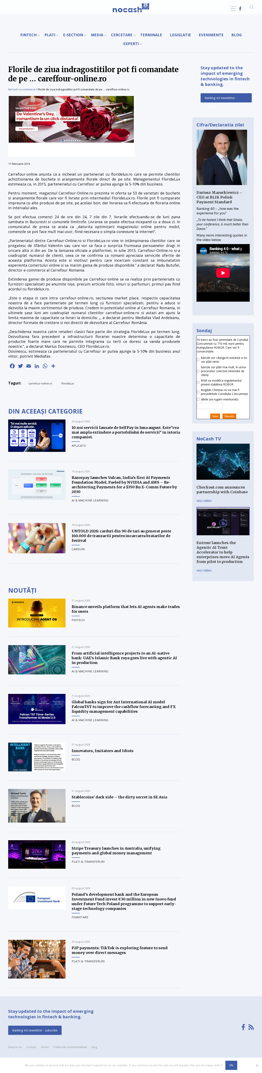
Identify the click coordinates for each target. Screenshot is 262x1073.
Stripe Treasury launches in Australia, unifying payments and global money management (116, 850)
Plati (49, 34)
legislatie (180, 34)
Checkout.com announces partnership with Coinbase (222, 489)
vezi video (203, 500)
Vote (215, 416)
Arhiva (45, 1047)
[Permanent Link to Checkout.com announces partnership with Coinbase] (223, 482)
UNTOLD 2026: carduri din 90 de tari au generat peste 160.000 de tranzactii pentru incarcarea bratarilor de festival (121, 536)
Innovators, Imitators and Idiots (102, 750)
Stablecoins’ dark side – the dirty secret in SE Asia (119, 797)
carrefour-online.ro (40, 383)
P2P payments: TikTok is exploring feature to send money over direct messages (120, 950)
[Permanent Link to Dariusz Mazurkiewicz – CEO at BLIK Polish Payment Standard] (221, 188)
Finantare (80, 917)
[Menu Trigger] (233, 8)
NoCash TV (208, 438)
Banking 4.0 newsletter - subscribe (221, 99)
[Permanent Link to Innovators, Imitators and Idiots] (37, 770)
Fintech (28, 34)
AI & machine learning (90, 500)
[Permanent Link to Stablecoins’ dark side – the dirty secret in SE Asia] (37, 821)
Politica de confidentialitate (70, 1047)
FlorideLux (67, 383)
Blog (236, 34)
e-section (73, 34)
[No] (257, 1065)
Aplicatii (79, 445)
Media (97, 34)
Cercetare (121, 34)
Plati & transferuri (88, 861)
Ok (231, 1065)
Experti (131, 43)
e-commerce (28, 89)
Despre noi (15, 1047)
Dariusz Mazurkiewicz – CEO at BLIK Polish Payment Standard (219, 197)
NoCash (13, 89)
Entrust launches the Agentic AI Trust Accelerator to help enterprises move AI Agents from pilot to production (222, 552)
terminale (151, 34)
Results (229, 416)
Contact (31, 1047)
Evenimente (211, 34)
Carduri (78, 549)
